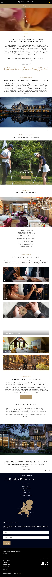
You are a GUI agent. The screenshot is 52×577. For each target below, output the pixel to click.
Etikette (5, 553)
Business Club (7, 567)
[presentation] (47, 130)
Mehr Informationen (26, 397)
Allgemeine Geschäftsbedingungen (12, 551)
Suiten (5, 558)
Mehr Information (26, 177)
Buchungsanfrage (26, 6)
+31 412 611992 (26, 490)
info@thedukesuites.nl (26, 495)
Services (5, 562)
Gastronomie (6, 564)
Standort (5, 569)
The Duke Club (19, 573)
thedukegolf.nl (26, 493)
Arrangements (6, 560)
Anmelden (7, 543)
